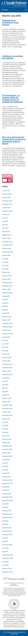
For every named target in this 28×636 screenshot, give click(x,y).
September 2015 (7, 456)
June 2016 (5, 425)
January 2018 (6, 360)
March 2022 (6, 190)
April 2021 (5, 228)
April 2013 (5, 507)
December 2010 (7, 544)
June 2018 (5, 343)
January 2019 (6, 320)
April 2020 (5, 269)
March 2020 (6, 272)
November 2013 (7, 497)
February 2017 (6, 398)
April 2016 (5, 432)
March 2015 (5, 473)
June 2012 (5, 521)
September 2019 (7, 292)
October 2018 (6, 330)
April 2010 (5, 551)
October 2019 (6, 289)
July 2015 (5, 463)
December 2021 (7, 200)
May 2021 (5, 224)
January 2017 (6, 401)
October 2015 (6, 452)
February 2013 (6, 510)
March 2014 (5, 490)
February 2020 (6, 275)
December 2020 (7, 241)
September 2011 (7, 534)
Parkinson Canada (12, 632)
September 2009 (7, 558)
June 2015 (5, 466)
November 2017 (7, 367)
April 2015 (5, 469)
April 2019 (5, 309)
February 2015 (6, 476)
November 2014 (7, 480)
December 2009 (7, 555)
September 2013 (7, 500)
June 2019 (5, 303)
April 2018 (5, 350)
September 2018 (7, 333)
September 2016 (7, 415)
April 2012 (5, 524)
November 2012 (7, 514)
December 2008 (7, 572)
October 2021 (6, 207)
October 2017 (6, 371)
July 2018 (5, 340)
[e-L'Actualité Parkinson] (14, 3)
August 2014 (6, 486)
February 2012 (6, 527)
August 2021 (6, 214)
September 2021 (7, 211)
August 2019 (6, 296)
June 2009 (5, 561)
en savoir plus (17, 46)
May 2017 (5, 388)
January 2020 (6, 279)
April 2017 (5, 391)
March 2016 (5, 435)
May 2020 (5, 265)
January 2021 (6, 238)
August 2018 (6, 337)
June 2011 (5, 538)
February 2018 (6, 357)
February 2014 (6, 493)
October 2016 (6, 412)
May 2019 (5, 306)
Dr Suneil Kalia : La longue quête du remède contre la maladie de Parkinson (12, 98)
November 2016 (7, 408)
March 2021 (5, 231)
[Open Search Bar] (25, 9)
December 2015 (7, 446)
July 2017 (5, 381)
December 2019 (7, 282)
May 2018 (5, 347)
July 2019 (5, 299)
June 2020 (5, 262)
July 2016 (5, 422)
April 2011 (5, 541)
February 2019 (6, 316)
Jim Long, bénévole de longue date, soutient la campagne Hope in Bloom (13, 140)
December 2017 (7, 364)
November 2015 (7, 449)
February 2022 (6, 194)
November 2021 (7, 204)
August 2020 (6, 255)
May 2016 (5, 429)
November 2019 (7, 286)
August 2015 (6, 459)
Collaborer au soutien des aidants (12, 57)
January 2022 (6, 197)
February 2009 (6, 568)
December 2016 (7, 405)
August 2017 (6, 378)
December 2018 (7, 323)
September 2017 (7, 374)
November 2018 (7, 326)
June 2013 (5, 503)
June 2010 (5, 548)
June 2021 (5, 221)
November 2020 (7, 245)
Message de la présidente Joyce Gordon (10, 22)
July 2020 (5, 258)
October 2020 (6, 248)
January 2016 (6, 442)
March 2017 (5, 395)
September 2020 (7, 252)
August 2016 (6, 418)
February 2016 (6, 439)
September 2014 (7, 483)
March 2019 (5, 313)
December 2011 (7, 531)
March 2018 (5, 354)
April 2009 (5, 565)
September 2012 (7, 517)
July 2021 (5, 217)
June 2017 (5, 384)
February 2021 (6, 235)
